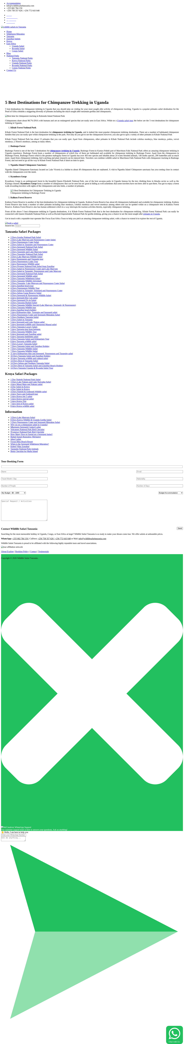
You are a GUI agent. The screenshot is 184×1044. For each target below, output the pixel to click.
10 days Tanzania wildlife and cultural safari (29, 358)
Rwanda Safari (18, 48)
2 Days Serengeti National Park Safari (27, 247)
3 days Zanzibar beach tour (22, 286)
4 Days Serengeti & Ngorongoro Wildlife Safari (31, 295)
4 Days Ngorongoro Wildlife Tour (25, 288)
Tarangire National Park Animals (24, 449)
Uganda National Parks (22, 63)
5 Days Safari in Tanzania (21, 319)
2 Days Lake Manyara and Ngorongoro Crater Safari (33, 240)
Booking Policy (22, 551)
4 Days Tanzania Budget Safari (24, 303)
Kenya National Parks (21, 60)
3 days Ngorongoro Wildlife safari (25, 264)
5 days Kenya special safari (22, 399)
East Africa (11, 44)
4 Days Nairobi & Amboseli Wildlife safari (29, 391)
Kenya (9, 41)
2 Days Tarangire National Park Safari (27, 254)
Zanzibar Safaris (13, 39)
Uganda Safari (18, 46)
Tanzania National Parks (22, 58)
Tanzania (10, 36)
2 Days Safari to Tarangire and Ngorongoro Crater (32, 244)
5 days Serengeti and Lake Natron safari (28, 322)
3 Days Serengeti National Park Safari (27, 273)
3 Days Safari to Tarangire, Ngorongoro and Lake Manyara (36, 271)
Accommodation (13, 3)
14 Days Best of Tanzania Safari (24, 361)
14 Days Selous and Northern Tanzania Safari (30, 363)
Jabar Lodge (16, 439)
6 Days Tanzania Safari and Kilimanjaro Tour (30, 339)
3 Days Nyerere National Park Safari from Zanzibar (32, 266)
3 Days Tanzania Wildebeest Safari (25, 278)
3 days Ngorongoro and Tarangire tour (27, 259)
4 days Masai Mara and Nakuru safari (26, 384)
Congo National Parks (21, 68)
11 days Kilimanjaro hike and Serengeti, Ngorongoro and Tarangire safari (42, 353)
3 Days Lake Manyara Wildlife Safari (26, 257)
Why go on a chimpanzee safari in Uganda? (29, 425)
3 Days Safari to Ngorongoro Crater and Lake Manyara (34, 269)
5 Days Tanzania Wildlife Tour (24, 332)
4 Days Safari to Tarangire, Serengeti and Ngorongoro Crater (36, 290)
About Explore (7, 551)
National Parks (12, 56)
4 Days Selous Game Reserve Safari (26, 293)
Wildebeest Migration (15, 34)
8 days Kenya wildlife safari (22, 406)
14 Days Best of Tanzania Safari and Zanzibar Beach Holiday (37, 365)
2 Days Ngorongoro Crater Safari (25, 242)
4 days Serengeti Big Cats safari (24, 298)
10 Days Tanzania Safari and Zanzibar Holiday (31, 356)
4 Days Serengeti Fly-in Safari (23, 300)
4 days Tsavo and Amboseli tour (24, 394)
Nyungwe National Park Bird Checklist (27, 432)
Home (9, 31)
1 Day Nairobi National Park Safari (26, 379)
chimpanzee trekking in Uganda (64, 151)
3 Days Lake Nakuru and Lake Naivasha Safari (31, 382)
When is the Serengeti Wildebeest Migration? (30, 444)
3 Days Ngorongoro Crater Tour (24, 261)
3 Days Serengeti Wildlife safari (24, 276)
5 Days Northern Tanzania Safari (25, 317)
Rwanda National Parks (22, 65)
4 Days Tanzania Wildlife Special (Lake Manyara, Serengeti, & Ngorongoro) (43, 305)
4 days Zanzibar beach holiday (24, 310)
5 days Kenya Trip (18, 401)
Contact (33, 551)
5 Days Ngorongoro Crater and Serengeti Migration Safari (35, 315)
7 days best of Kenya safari (22, 404)
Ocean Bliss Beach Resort (22, 441)
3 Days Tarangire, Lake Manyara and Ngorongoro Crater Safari (38, 283)
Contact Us (11, 70)
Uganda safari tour (125, 120)
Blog (8, 53)
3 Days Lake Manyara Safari (23, 417)
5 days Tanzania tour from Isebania (26, 329)
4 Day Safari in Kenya (20, 387)
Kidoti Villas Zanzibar (20, 446)
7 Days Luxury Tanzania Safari (24, 344)
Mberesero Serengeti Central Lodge (26, 427)
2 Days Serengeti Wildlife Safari (24, 249)
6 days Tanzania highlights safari (24, 336)
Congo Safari (17, 51)
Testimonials (43, 551)
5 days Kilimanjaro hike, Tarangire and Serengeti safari (34, 312)
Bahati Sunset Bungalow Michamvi (26, 437)
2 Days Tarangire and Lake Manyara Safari (29, 252)
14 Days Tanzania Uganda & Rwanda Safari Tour (32, 368)
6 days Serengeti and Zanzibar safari (26, 334)
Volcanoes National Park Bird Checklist (27, 429)
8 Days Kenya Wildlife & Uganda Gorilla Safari (31, 420)
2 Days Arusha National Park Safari (26, 237)
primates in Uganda (151, 214)
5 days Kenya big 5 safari (21, 396)
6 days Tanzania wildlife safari (23, 341)
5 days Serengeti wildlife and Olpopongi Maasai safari (34, 324)
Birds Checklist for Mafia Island (24, 451)
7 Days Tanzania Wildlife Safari (24, 349)
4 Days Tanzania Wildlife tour (23, 307)
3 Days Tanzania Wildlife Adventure (26, 281)
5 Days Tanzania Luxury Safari (24, 327)
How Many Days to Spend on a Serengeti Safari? (32, 434)
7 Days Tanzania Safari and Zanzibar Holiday (30, 346)
